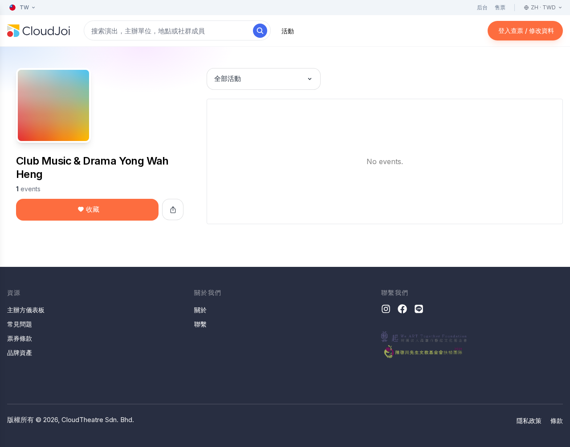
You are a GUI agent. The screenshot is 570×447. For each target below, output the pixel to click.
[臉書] (402, 309)
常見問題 (19, 324)
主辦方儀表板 (26, 310)
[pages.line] (418, 309)
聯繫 (200, 324)
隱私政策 (529, 420)
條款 (556, 420)
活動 (287, 31)
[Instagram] (386, 309)
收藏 (92, 209)
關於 (200, 310)
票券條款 (19, 338)
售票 (500, 7)
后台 (482, 7)
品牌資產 (19, 352)
